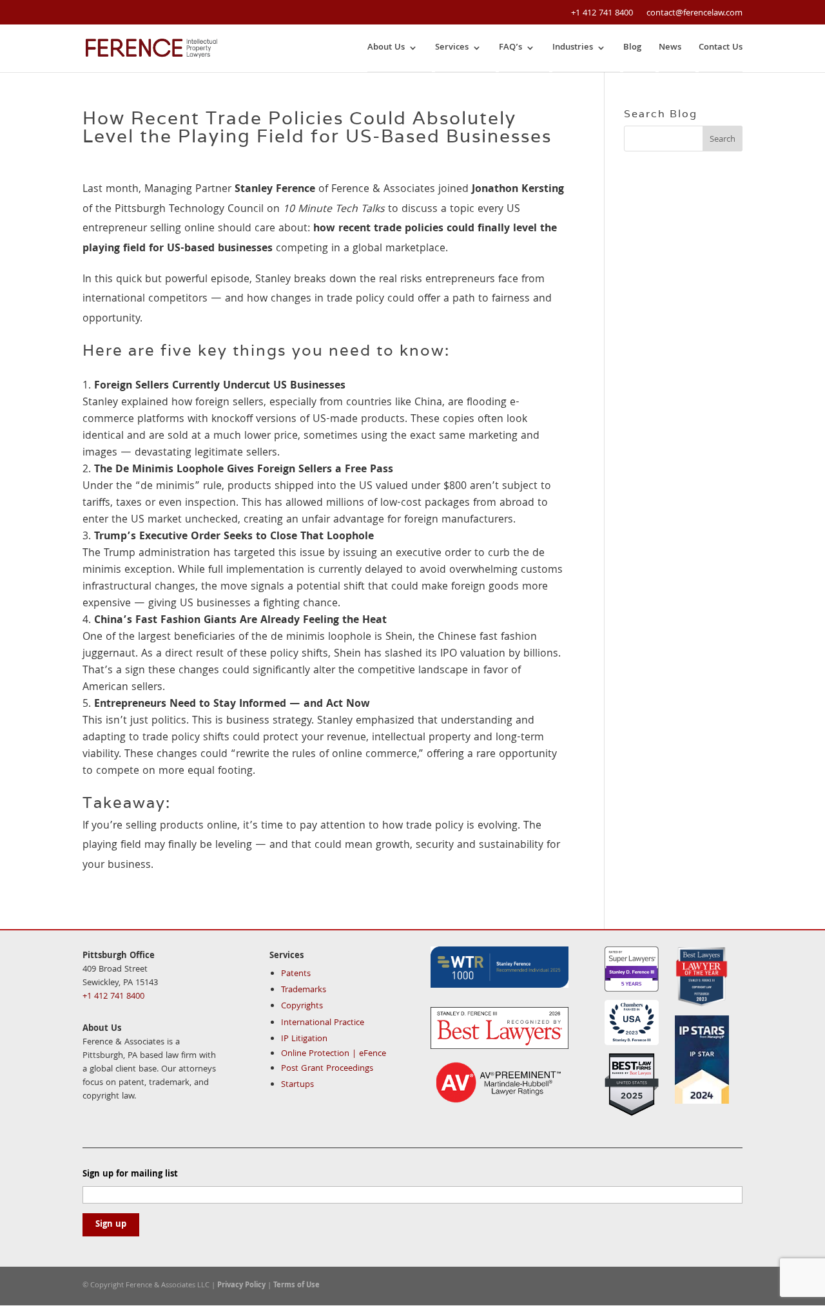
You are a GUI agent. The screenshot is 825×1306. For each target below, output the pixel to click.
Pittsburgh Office (118, 956)
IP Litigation (304, 1039)
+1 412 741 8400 (602, 13)
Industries (572, 48)
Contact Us (720, 48)
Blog (632, 48)
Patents (296, 974)
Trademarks (303, 990)
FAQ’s (510, 48)
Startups (297, 1085)
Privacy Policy (241, 1286)
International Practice (322, 1023)
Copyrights (302, 1006)
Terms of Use (296, 1286)
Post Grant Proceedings (327, 1069)
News (670, 48)
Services (452, 48)
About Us (386, 48)
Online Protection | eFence (333, 1054)
